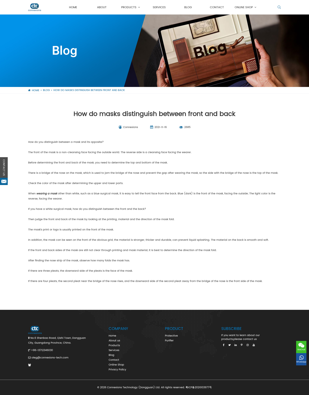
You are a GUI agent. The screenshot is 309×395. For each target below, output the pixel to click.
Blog (188, 7)
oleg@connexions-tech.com (50, 358)
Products (128, 7)
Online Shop (244, 7)
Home (73, 7)
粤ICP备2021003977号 (199, 387)
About (102, 7)
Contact (217, 7)
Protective (171, 336)
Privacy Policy (117, 369)
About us (114, 340)
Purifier (169, 340)
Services (159, 7)
